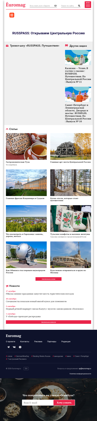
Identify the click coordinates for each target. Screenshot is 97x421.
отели (9, 356)
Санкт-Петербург (81, 356)
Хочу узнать (64, 402)
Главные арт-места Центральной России (70, 162)
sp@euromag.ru (85, 368)
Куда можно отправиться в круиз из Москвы (68, 271)
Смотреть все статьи (48, 279)
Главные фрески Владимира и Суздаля (25, 198)
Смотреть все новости (48, 322)
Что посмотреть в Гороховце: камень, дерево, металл (24, 235)
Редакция (65, 341)
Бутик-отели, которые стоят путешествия (64, 199)
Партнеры (51, 341)
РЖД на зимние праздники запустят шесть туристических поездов (40, 293)
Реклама (38, 341)
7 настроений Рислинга (16, 359)
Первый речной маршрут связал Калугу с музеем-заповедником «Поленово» (45, 308)
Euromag (16, 4)
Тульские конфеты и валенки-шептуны (70, 234)
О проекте (10, 341)
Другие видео (78, 45)
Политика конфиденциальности (80, 374)
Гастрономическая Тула (18, 162)
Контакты (24, 341)
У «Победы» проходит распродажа (23, 316)
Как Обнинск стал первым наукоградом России (25, 271)
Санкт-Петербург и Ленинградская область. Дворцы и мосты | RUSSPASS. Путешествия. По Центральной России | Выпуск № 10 (78, 113)
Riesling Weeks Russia (40, 356)
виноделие (58, 356)
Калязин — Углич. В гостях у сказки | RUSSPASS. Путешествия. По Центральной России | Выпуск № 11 (78, 75)
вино (68, 356)
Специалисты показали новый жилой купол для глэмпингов (36, 301)
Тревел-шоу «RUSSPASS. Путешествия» (34, 45)
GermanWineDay (22, 356)
